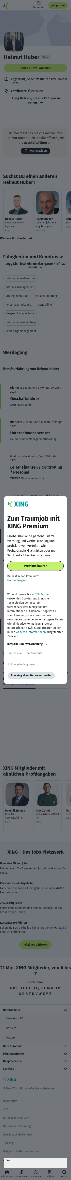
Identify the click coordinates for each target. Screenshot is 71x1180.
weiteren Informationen (31, 632)
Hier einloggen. (16, 580)
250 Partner (42, 594)
